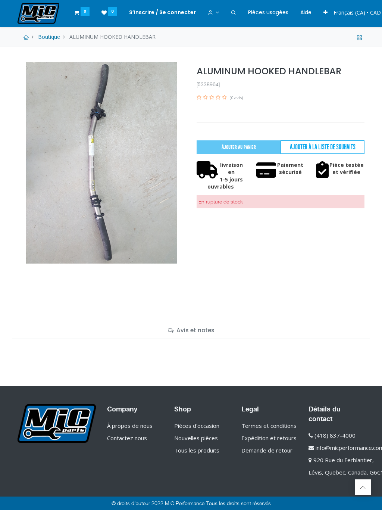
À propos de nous (130, 425)
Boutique (49, 36)
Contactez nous (127, 438)
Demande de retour (266, 450)
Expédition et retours (269, 438)
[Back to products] (359, 36)
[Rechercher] (233, 12)
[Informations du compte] (213, 12)
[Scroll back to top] (363, 487)
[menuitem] (268, 12)
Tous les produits (196, 450)
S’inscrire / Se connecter (162, 12)
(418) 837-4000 (335, 435)
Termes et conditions (269, 425)
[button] (325, 12)
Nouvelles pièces (196, 438)
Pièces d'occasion (196, 425)
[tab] (191, 330)
